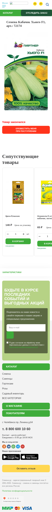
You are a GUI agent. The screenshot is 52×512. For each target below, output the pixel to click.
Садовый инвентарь (13, 393)
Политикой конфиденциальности (23, 347)
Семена (6, 374)
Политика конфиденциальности (17, 491)
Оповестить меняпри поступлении (26, 129)
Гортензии (7, 383)
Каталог (8, 13)
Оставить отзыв (26, 468)
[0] (32, 5)
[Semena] (19, 5)
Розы (5, 388)
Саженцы (7, 379)
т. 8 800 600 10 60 (16, 429)
